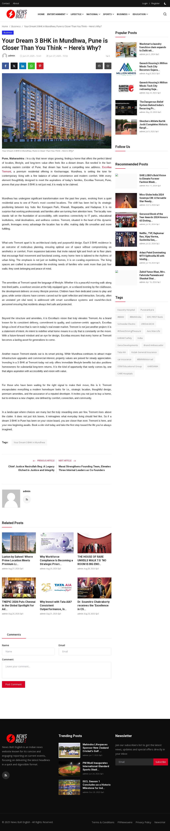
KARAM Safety (125, 338)
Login (145, 3)
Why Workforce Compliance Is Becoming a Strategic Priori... (56, 560)
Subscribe (161, 761)
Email (62, 645)
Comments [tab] (14, 634)
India (140, 338)
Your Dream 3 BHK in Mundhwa (29, 442)
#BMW (121, 316)
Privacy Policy (143, 822)
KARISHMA (153, 366)
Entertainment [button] (56, 14)
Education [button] (139, 14)
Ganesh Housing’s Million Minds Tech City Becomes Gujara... (153, 66)
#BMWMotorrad (145, 359)
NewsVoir (160, 822)
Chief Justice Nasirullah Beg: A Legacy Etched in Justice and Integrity (31, 468)
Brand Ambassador (153, 345)
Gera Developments (128, 345)
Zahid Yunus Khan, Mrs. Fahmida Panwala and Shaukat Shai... (152, 275)
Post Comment (13, 684)
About (16, 3)
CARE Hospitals (125, 373)
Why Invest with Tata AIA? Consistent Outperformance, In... (56, 605)
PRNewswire (125, 822)
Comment (8, 659)
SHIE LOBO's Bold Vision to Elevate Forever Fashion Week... (152, 178)
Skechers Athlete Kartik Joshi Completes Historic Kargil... (153, 124)
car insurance (124, 359)
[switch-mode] (165, 3)
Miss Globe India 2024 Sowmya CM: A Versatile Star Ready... (152, 198)
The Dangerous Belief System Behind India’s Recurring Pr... (151, 105)
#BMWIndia (135, 316)
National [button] (92, 14)
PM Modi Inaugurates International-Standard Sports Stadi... (96, 766)
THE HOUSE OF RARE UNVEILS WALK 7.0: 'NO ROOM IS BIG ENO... (92, 560)
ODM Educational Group (130, 366)
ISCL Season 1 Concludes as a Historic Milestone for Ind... (97, 785)
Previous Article (45, 460)
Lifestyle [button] (76, 14)
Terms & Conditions (103, 822)
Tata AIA (122, 352)
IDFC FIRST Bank (155, 316)
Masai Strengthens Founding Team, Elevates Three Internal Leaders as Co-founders (85, 468)
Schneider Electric (126, 323)
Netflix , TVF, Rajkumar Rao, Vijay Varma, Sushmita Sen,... (151, 236)
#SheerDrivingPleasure (129, 331)
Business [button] (122, 14)
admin (26, 491)
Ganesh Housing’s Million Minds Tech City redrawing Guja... (153, 86)
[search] (165, 14)
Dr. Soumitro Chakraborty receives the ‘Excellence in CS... (94, 605)
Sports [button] (107, 14)
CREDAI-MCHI (147, 323)
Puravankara (147, 309)
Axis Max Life (153, 331)
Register (155, 3)
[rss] (6, 775)
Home (41, 14)
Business (16, 26)
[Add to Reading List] (107, 66)
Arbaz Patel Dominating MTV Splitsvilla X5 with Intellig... (152, 256)
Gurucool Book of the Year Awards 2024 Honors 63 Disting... (153, 217)
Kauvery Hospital (126, 309)
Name (5, 645)
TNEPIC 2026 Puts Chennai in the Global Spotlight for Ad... (18, 605)
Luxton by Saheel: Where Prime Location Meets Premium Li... (17, 560)
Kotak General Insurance (144, 352)
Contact (6, 3)
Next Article (65, 460)
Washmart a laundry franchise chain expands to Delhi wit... (152, 47)
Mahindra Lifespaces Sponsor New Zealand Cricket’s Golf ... (96, 748)
